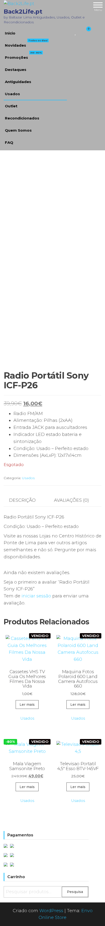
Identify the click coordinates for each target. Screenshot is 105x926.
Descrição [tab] (22, 500)
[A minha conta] (80, 32)
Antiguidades (18, 81)
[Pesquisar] (70, 32)
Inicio (10, 33)
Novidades (26, 43)
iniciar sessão (36, 596)
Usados (12, 94)
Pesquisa (75, 892)
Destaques (15, 69)
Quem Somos (18, 130)
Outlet (11, 106)
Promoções (23, 55)
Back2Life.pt (23, 11)
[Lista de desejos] (75, 32)
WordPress (51, 910)
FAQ (9, 142)
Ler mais (27, 704)
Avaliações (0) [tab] (71, 500)
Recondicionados (22, 118)
